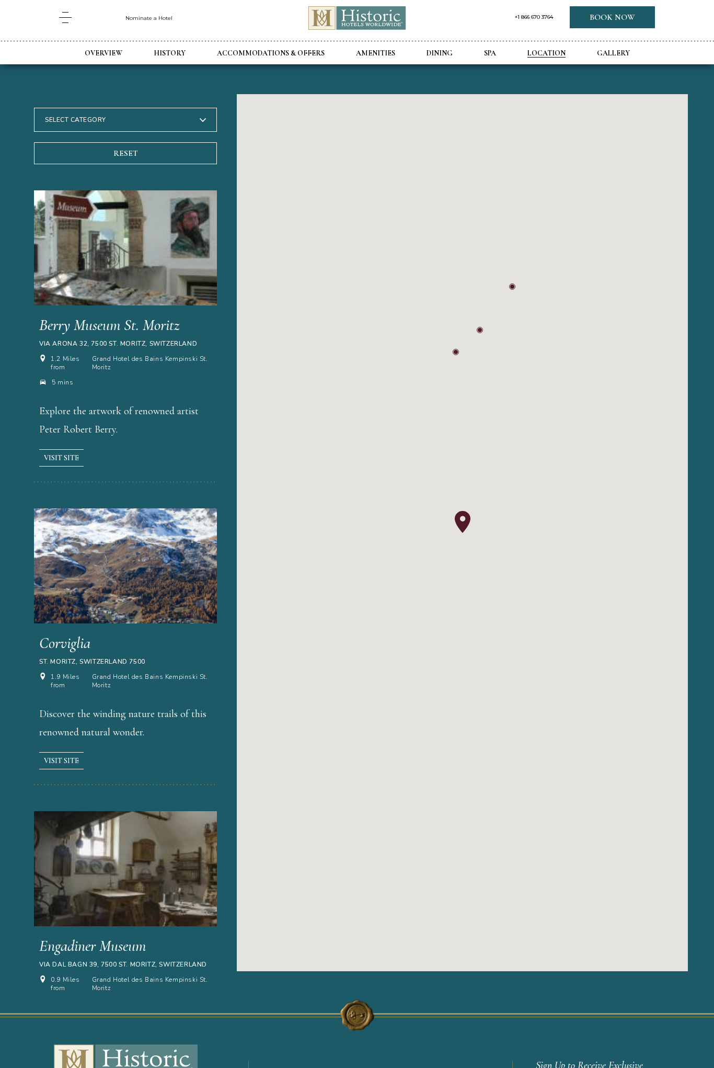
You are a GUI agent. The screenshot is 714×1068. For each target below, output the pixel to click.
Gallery (613, 53)
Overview (103, 53)
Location (546, 53)
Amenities (375, 53)
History (170, 53)
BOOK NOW (612, 17)
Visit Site (61, 457)
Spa (490, 53)
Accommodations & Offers (271, 53)
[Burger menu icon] (65, 17)
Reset (125, 153)
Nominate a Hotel (148, 18)
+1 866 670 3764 (534, 17)
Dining (440, 53)
